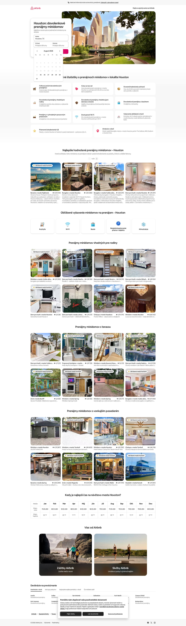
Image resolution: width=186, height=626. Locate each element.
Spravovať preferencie (115, 614)
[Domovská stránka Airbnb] (36, 8)
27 (48, 75)
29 (56, 75)
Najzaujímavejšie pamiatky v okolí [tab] (70, 589)
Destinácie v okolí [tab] (36, 589)
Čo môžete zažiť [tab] (89, 589)
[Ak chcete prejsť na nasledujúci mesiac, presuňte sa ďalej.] (59, 51)
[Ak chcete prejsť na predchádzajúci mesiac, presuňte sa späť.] (37, 51)
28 (52, 75)
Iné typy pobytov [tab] (50, 589)
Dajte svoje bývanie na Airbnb (143, 8)
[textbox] (42, 45)
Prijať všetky (71, 614)
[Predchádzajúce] (89, 158)
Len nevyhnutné (93, 614)
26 (44, 75)
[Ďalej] (96, 158)
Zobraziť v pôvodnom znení (109, 2)
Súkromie (47, 623)
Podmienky (55, 623)
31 (37, 79)
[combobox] (51, 38)
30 (60, 75)
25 (40, 75)
